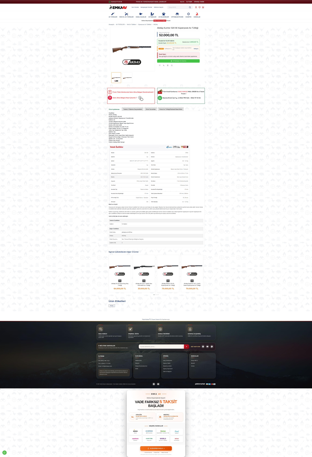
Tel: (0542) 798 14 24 (103, 360)
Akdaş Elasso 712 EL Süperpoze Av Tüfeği (168, 284)
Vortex (193, 366)
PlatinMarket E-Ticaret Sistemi (151, 319)
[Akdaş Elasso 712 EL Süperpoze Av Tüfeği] (168, 267)
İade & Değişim (167, 371)
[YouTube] (207, 346)
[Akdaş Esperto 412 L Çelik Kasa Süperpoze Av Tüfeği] (192, 267)
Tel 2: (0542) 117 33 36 (104, 363)
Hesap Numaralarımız (141, 366)
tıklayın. (196, 48)
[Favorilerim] (200, 7)
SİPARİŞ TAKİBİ (199, 2)
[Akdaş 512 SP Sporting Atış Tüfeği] (120, 267)
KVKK (136, 368)
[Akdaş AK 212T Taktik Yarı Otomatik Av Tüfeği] (144, 267)
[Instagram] (203, 346)
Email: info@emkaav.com (105, 366)
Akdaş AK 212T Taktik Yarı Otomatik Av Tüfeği (144, 284)
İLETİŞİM (189, 2)
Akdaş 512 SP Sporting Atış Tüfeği (119, 284)
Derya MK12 (194, 360)
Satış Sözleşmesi (167, 360)
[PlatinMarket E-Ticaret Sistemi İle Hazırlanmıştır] (200, 384)
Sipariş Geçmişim (168, 368)
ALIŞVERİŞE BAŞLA (157, 448)
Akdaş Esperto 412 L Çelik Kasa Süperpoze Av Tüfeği (192, 284)
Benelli (193, 363)
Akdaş (111, 305)
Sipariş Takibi (166, 363)
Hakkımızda (138, 360)
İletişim (137, 363)
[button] (154, 295)
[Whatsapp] (4, 452)
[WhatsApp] (212, 346)
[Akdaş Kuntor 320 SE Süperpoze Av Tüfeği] (132, 49)
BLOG (182, 2)
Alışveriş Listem (167, 366)
